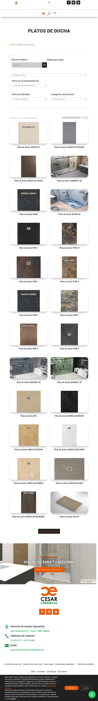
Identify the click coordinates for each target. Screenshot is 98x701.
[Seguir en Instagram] (73, 2)
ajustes (13, 699)
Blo (33, 671)
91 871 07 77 (16, 640)
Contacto (41, 671)
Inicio (13, 44)
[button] (92, 694)
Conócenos (51, 671)
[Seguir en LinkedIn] (78, 2)
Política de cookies (86, 664)
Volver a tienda (49, 531)
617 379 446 (29, 640)
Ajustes (86, 688)
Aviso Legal (48, 664)
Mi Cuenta (62, 671)
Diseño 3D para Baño (49, 557)
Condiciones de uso (12, 664)
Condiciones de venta (32, 664)
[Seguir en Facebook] (69, 2)
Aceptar (71, 688)
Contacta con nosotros (49, 569)
